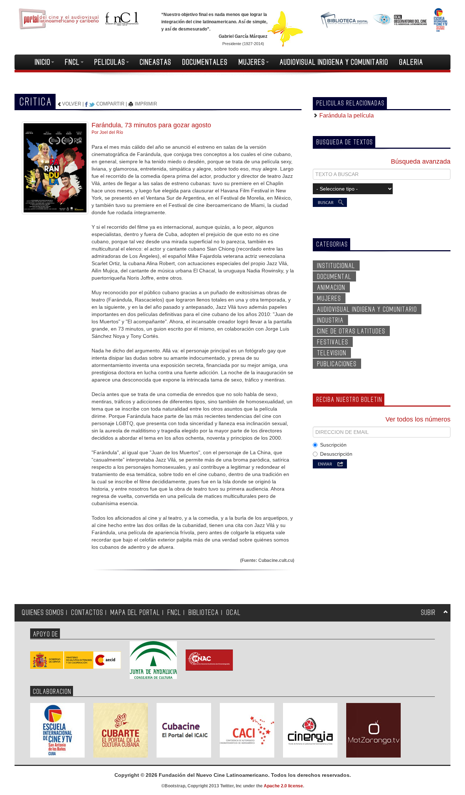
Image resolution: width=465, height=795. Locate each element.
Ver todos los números (417, 419)
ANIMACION (331, 287)
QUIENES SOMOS (43, 612)
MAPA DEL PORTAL (135, 612)
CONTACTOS (87, 612)
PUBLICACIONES (337, 364)
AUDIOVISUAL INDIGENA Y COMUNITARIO (334, 62)
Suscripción (333, 445)
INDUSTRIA (330, 320)
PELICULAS (109, 62)
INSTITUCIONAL (336, 265)
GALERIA (411, 62)
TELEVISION (332, 353)
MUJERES (252, 62)
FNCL (72, 62)
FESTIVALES (332, 342)
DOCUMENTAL (334, 276)
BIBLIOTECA (204, 612)
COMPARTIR (110, 104)
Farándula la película (346, 115)
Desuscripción (336, 454)
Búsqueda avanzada (420, 161)
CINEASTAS (155, 62)
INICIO (42, 62)
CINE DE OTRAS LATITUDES (351, 331)
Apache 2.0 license (283, 785)
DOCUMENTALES (205, 62)
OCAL (233, 612)
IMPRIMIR (145, 104)
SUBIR (428, 612)
